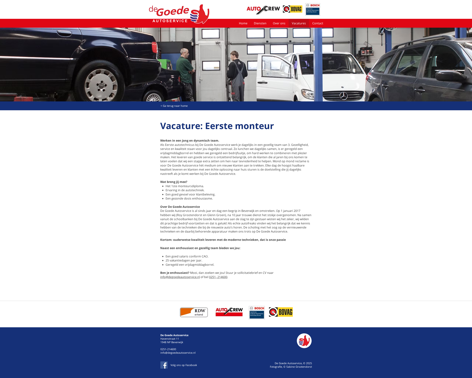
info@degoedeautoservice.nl (180, 277)
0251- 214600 (218, 277)
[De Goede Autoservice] (164, 365)
